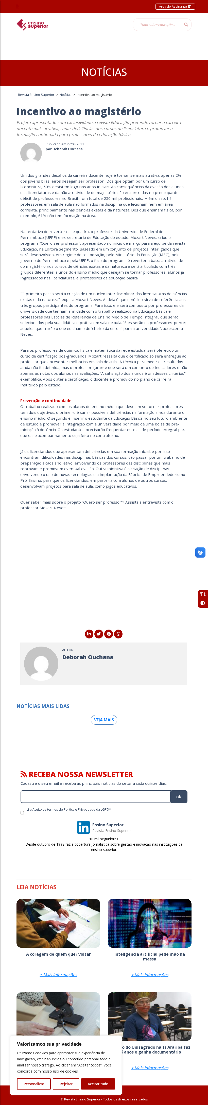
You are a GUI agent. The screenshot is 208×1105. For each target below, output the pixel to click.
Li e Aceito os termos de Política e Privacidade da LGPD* (69, 809)
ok (178, 796)
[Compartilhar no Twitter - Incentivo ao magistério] (98, 634)
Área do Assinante (173, 6)
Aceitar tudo (98, 1083)
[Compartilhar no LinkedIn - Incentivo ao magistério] (89, 634)
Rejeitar (66, 1083)
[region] (66, 1065)
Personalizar (34, 1083)
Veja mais (104, 720)
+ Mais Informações (58, 974)
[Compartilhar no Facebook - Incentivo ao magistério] (108, 634)
